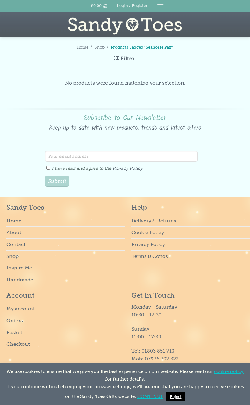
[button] (99, 5)
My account (20, 309)
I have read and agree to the (97, 168)
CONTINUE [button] (150, 396)
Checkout (18, 344)
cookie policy (229, 371)
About (13, 232)
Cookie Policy (147, 232)
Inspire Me (19, 268)
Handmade (19, 280)
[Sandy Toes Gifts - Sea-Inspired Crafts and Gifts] (125, 26)
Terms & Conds (149, 256)
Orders (14, 321)
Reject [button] (176, 396)
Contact (16, 244)
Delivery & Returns (153, 221)
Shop (100, 47)
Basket (14, 332)
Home (82, 47)
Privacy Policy (127, 168)
